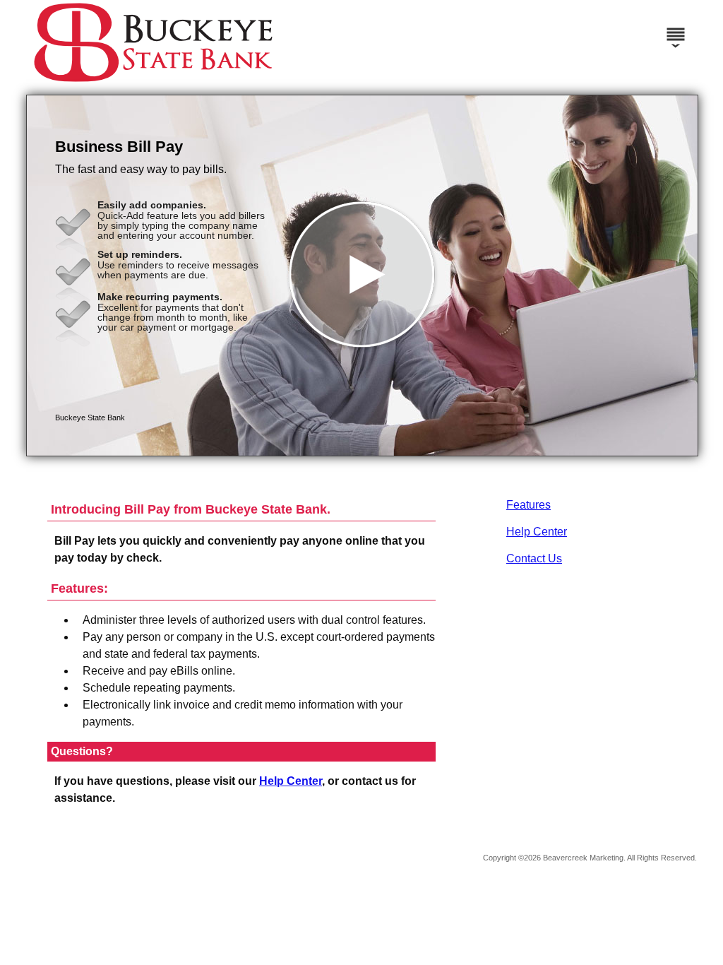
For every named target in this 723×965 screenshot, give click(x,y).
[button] (362, 275)
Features (528, 505)
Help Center (536, 532)
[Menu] (676, 28)
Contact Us (534, 558)
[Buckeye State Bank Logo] (153, 81)
